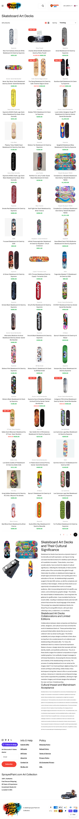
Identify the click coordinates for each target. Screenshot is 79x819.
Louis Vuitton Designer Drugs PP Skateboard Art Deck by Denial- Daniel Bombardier (65, 114)
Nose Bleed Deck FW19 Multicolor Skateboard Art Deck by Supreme (65, 242)
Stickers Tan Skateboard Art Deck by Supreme (39, 146)
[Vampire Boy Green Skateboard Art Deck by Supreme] (65, 354)
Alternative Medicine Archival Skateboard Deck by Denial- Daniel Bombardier (14, 338)
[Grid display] (46, 23)
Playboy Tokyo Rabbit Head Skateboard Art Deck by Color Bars (13, 146)
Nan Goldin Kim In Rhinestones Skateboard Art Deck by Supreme (39, 433)
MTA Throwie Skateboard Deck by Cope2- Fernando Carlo (39, 275)
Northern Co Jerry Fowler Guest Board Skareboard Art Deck (39, 177)
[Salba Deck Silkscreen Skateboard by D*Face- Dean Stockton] (14, 418)
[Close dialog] (77, 388)
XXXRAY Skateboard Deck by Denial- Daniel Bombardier (65, 306)
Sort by (54, 23)
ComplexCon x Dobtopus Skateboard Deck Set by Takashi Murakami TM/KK (65, 211)
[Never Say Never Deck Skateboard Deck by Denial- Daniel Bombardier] (14, 67)
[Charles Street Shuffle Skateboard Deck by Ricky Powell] (39, 37)
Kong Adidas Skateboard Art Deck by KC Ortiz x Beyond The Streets (14, 494)
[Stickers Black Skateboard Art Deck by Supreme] (14, 385)
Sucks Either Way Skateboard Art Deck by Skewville (39, 525)
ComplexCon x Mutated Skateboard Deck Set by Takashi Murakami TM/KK (65, 178)
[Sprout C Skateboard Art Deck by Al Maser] (39, 479)
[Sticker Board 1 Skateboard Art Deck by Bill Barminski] (39, 354)
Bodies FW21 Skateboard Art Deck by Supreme (39, 113)
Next (75, 535)
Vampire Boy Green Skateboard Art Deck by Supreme (65, 369)
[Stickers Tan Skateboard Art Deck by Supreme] (39, 131)
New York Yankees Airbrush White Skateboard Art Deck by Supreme (13, 52)
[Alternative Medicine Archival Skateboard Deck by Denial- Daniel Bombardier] (14, 321)
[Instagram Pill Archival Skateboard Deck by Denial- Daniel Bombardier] (65, 385)
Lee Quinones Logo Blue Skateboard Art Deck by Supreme (65, 433)
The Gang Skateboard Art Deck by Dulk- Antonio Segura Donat (39, 82)
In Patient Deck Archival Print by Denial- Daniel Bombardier (39, 464)
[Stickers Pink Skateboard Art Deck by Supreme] (14, 354)
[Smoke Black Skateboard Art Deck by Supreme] (14, 291)
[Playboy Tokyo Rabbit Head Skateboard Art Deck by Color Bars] (14, 131)
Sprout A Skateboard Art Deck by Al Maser (65, 337)
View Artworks (3, 6)
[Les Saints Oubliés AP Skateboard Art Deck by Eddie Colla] (14, 448)
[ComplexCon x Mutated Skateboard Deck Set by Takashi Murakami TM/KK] (65, 161)
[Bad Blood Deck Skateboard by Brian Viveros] (14, 510)
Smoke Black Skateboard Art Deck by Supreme (14, 306)
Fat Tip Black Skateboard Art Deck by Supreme (65, 525)
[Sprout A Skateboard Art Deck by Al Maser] (65, 321)
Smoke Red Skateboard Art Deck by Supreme (13, 209)
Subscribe (9, 764)
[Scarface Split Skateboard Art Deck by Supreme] (65, 67)
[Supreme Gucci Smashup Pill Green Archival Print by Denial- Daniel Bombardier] (39, 385)
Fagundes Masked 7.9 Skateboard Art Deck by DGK (65, 275)
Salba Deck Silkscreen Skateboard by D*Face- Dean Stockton (14, 433)
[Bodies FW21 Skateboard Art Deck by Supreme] (39, 98)
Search (43, 5)
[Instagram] (2, 740)
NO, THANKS (64, 424)
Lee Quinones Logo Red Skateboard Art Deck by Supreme (65, 494)
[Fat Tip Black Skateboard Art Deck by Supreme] (65, 510)
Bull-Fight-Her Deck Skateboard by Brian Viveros (39, 209)
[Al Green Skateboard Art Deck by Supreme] (14, 260)
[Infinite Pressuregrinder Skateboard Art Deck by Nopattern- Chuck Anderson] (39, 227)
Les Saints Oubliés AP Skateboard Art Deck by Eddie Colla (14, 464)
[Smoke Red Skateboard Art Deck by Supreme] (14, 194)
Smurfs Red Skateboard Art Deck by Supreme (39, 306)
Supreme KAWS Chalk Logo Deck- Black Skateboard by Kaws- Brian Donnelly (14, 178)
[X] (11, 740)
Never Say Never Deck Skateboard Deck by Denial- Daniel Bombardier (13, 82)
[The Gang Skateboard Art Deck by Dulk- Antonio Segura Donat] (39, 67)
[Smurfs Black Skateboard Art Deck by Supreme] (39, 321)
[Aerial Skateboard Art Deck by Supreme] (65, 37)
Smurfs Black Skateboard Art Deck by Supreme (39, 337)
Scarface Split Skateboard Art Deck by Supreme (65, 82)
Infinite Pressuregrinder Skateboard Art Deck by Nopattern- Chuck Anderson (39, 244)
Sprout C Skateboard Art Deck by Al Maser (39, 494)
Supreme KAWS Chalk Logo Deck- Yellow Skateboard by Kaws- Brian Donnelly (14, 114)
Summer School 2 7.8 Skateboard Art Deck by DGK (65, 464)
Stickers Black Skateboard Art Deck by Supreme (13, 400)
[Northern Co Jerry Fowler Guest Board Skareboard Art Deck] (39, 161)
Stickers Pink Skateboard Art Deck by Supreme (14, 369)
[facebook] (8, 740)
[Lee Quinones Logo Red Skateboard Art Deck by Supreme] (65, 479)
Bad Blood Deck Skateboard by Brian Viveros (14, 525)
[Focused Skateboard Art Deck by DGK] (14, 227)
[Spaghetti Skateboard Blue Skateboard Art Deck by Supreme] (65, 131)
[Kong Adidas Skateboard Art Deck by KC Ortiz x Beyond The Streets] (14, 479)
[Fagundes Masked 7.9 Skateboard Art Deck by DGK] (65, 260)
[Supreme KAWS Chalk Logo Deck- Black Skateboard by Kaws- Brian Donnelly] (14, 161)
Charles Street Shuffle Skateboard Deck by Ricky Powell (39, 52)
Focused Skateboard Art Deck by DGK (13, 242)
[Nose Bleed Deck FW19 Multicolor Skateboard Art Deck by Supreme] (65, 227)
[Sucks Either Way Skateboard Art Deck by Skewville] (39, 510)
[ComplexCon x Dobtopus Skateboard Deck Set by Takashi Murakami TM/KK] (65, 194)
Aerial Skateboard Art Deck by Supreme (65, 52)
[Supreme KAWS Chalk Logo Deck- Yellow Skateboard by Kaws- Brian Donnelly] (14, 98)
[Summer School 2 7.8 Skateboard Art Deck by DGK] (65, 448)
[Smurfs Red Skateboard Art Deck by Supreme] (39, 291)
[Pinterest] (5, 740)
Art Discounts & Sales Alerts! (9, 751)
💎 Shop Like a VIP (63, 418)
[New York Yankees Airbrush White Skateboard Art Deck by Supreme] (14, 37)
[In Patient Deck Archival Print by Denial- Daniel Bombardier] (39, 448)
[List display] (48, 23)
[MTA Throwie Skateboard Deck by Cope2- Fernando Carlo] (39, 260)
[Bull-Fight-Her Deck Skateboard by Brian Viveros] (39, 194)
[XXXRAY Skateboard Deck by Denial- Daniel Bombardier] (65, 291)
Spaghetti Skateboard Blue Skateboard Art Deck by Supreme (65, 146)
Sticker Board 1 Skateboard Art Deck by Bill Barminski (39, 369)
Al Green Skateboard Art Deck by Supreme (13, 275)
